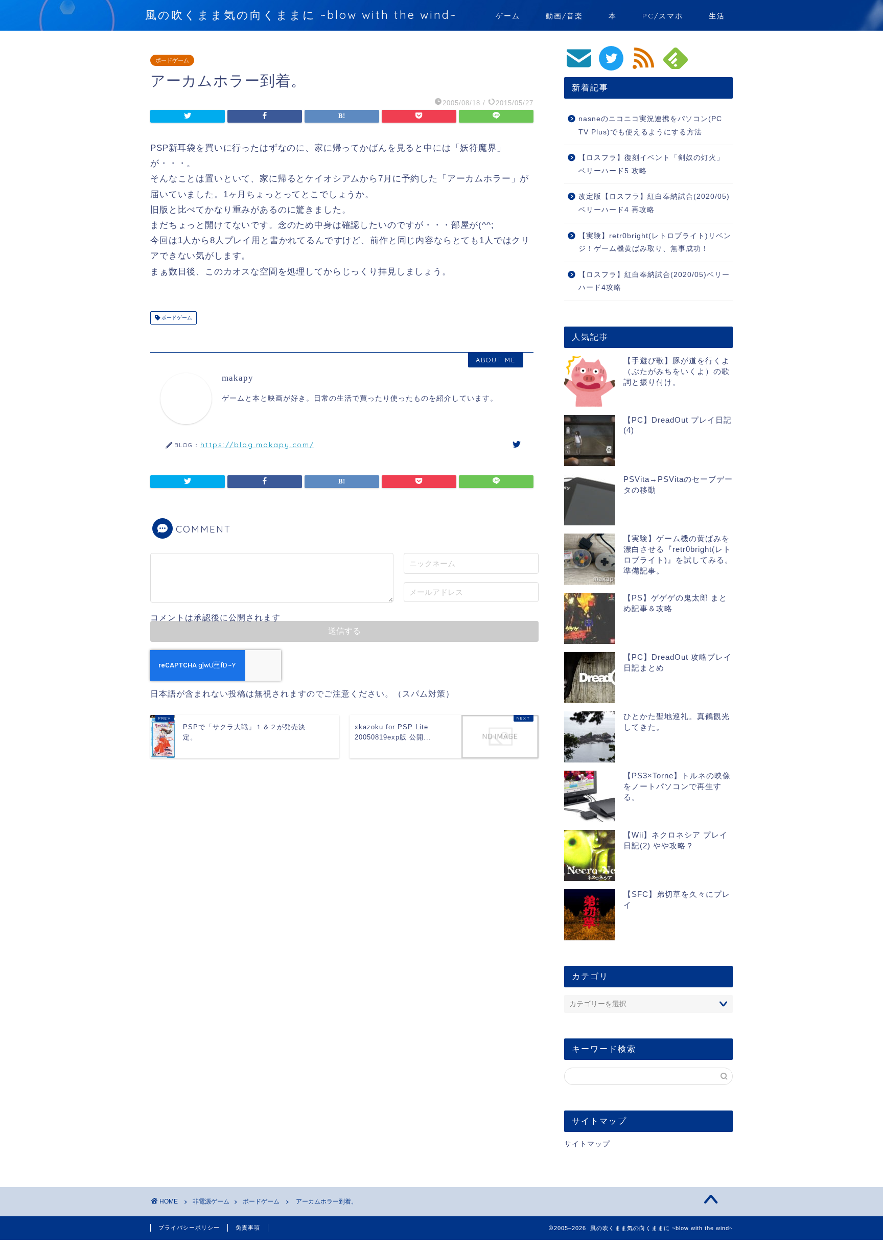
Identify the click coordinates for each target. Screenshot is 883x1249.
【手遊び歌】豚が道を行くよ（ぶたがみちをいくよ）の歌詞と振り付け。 (676, 371)
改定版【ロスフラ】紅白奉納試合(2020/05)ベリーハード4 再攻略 (654, 203)
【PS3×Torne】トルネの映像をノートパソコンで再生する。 (677, 786)
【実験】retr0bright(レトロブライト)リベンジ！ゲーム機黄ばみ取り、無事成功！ (654, 242)
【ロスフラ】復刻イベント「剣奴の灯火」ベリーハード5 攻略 (651, 164)
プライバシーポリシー (189, 1227)
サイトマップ (587, 1144)
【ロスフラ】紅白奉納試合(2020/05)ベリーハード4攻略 (654, 281)
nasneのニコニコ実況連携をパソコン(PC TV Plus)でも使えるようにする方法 (650, 125)
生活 (717, 15)
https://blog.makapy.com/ (257, 444)
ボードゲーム (172, 60)
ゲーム (508, 15)
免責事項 (248, 1227)
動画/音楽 (564, 15)
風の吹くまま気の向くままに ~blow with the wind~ (301, 14)
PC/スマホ (662, 15)
